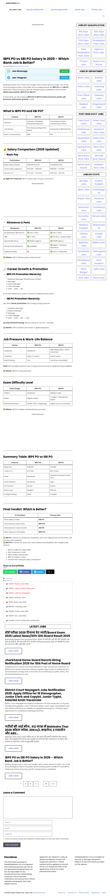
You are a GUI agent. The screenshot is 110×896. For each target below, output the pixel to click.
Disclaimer (95, 892)
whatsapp (11, 572)
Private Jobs (97, 9)
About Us (61, 892)
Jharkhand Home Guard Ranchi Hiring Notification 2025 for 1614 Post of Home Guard (37, 661)
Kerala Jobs (98, 216)
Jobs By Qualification (35, 9)
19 (46, 784)
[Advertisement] (38, 41)
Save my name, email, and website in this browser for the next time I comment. (37, 839)
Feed (104, 892)
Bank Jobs (83, 77)
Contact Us (72, 892)
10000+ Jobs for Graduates (19, 593)
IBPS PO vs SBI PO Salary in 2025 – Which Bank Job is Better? (34, 759)
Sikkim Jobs (99, 242)
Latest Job (8, 578)
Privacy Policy (84, 892)
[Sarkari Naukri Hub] (14, 3)
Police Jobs (84, 86)
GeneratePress (39, 892)
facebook (26, 572)
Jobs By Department (59, 9)
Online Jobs (80, 9)
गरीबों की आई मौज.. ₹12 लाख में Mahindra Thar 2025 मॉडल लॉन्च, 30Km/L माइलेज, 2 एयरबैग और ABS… (37, 730)
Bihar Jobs (83, 189)
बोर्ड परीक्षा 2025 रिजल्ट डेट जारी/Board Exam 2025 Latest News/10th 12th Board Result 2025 (37, 634)
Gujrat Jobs (83, 198)
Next (53, 784)
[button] (104, 16)
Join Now (64, 71)
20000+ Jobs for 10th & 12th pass (21, 588)
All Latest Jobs (15, 9)
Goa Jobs (83, 277)
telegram (40, 572)
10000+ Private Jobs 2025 (19, 584)
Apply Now (13, 651)
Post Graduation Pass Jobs (83, 52)
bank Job (8, 580)
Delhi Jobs (99, 268)
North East (99, 277)
